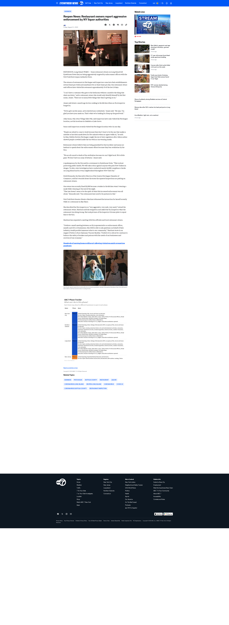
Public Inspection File (126, 520)
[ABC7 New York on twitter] (62, 514)
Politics (127, 491)
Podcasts (128, 505)
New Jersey (109, 3)
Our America (129, 499)
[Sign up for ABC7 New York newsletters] (71, 514)
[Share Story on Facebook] (105, 24)
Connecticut (143, 3)
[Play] (152, 24)
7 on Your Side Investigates (85, 493)
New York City (98, 3)
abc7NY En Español (131, 508)
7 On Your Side (81, 491)
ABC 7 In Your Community (161, 491)
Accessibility (157, 496)
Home (78, 482)
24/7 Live (88, 3)
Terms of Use (106, 520)
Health (127, 493)
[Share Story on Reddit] (113, 24)
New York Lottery (130, 482)
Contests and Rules (159, 499)
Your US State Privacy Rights (95, 520)
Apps (78, 505)
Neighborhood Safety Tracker (134, 485)
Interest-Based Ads (115, 520)
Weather (79, 485)
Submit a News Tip (159, 482)
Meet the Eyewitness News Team (163, 488)
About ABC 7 (157, 493)
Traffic (78, 488)
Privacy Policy (59, 520)
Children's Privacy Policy (81, 520)
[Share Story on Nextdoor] (117, 24)
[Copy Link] (126, 24)
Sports (127, 496)
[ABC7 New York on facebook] (58, 514)
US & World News (130, 488)
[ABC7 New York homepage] (71, 3)
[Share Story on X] (109, 24)
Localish (79, 496)
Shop (78, 499)
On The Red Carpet (131, 502)
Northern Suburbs (130, 3)
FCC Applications (137, 520)
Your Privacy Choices (69, 520)
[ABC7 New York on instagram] (66, 514)
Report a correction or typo (70, 368)
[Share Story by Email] (122, 24)
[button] (57, 3)
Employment (157, 485)
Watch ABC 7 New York (84, 502)
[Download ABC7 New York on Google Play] (168, 514)
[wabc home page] (61, 482)
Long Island (118, 3)
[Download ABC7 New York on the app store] (158, 514)
